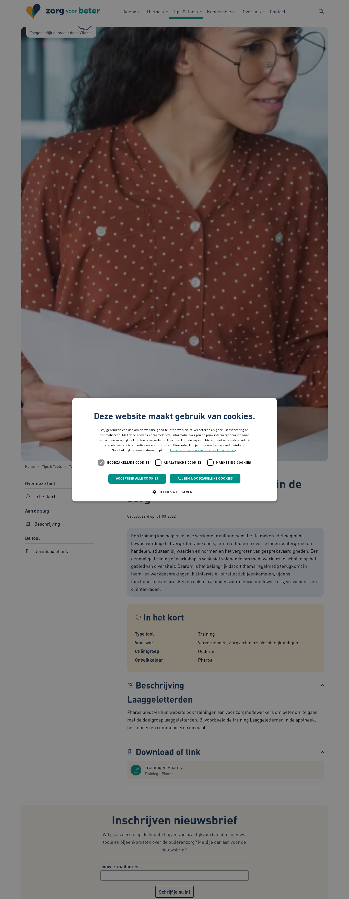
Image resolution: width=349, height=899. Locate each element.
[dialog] (174, 449)
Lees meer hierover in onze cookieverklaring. (203, 450)
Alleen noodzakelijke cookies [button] (205, 478)
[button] (174, 492)
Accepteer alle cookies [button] (137, 478)
